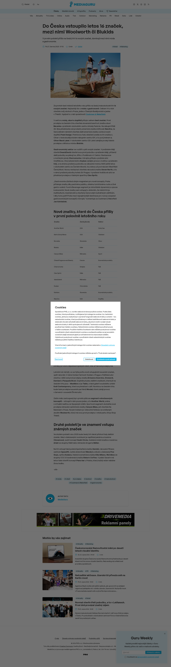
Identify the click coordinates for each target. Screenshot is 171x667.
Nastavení (59, 359)
